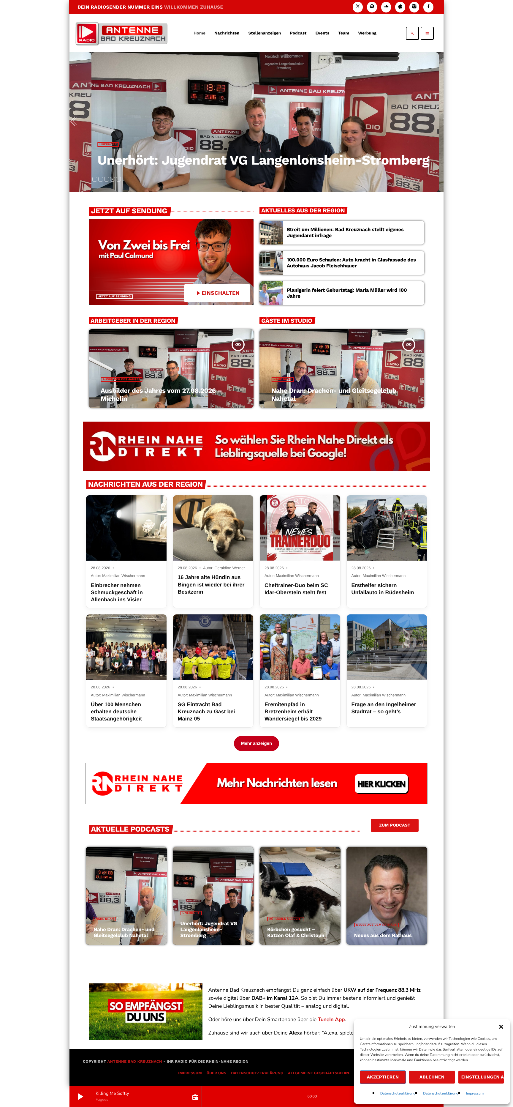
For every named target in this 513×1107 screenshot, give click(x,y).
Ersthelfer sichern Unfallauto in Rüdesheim (383, 588)
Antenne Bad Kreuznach (134, 1061)
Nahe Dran (282, 379)
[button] (501, 1027)
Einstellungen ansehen (482, 1077)
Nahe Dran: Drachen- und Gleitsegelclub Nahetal (124, 933)
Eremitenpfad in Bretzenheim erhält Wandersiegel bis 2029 (293, 711)
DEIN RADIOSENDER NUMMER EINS (150, 7)
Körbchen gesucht (285, 919)
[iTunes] (400, 7)
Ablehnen (431, 1077)
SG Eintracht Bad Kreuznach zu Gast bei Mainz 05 (206, 711)
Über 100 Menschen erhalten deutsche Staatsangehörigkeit (116, 711)
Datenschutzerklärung (398, 1093)
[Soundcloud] (386, 7)
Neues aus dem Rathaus (376, 925)
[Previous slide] (75, 122)
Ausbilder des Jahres (121, 379)
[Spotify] (372, 7)
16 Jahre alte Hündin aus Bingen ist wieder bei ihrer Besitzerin (211, 584)
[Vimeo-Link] (121, 33)
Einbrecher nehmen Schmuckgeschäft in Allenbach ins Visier (117, 592)
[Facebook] (428, 7)
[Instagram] (414, 7)
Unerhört (102, 144)
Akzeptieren (383, 1077)
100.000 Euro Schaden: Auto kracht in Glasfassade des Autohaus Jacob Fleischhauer (351, 263)
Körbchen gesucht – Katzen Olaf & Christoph (295, 933)
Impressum (475, 1093)
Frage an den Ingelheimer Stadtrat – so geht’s (384, 708)
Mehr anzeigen (256, 743)
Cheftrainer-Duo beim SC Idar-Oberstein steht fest (296, 588)
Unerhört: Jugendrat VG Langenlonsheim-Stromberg (258, 160)
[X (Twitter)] (358, 7)
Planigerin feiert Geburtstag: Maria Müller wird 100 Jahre (347, 293)
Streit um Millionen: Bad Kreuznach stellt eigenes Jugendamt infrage (345, 233)
